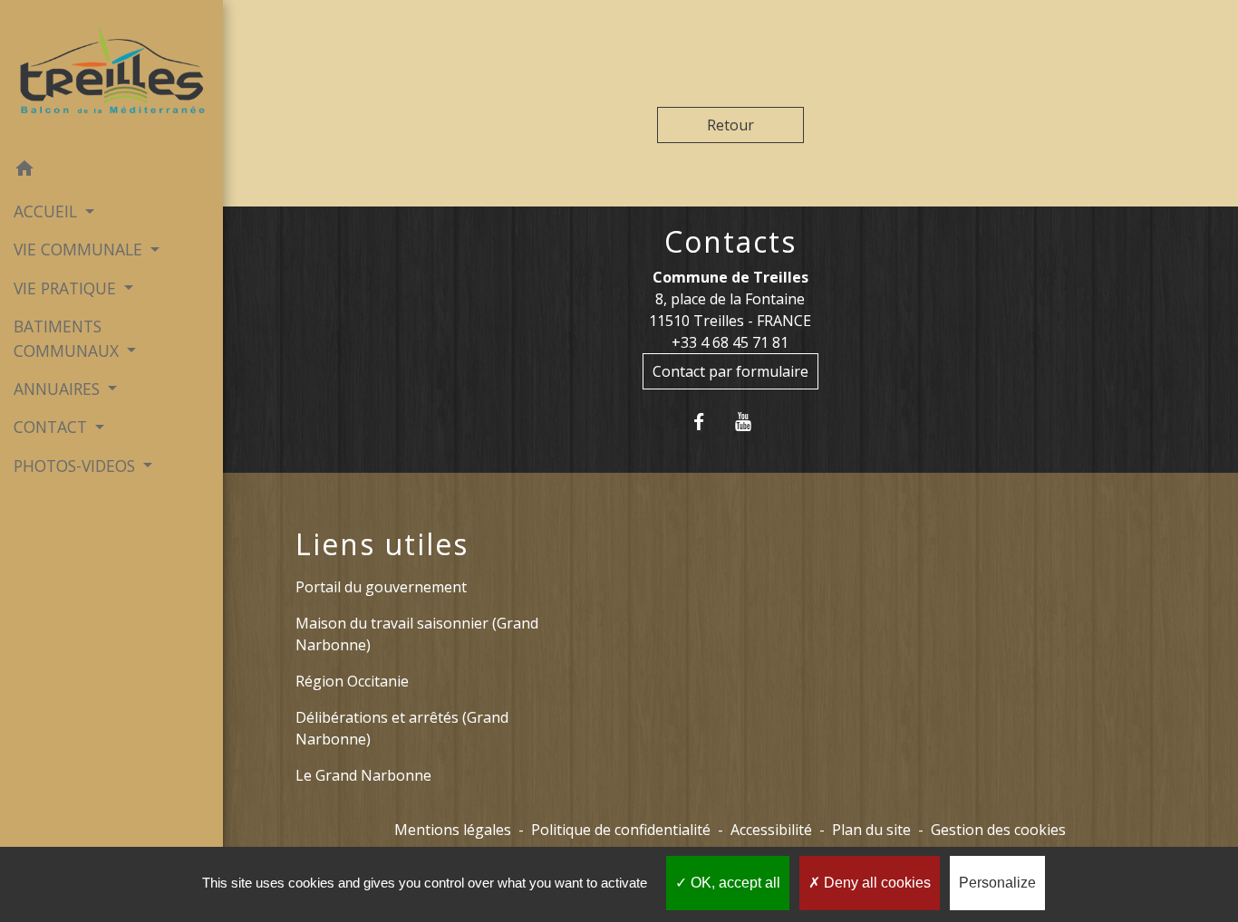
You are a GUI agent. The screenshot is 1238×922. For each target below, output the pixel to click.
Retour (730, 125)
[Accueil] (111, 74)
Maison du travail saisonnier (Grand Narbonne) (416, 634)
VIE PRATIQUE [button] (67, 288)
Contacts (730, 242)
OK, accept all (733, 882)
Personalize (997, 882)
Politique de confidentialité (621, 830)
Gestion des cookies (998, 830)
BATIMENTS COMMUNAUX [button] (68, 337)
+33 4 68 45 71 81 (730, 342)
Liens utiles (382, 544)
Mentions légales (452, 830)
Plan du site (871, 830)
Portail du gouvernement (381, 587)
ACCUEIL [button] (48, 211)
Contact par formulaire (730, 371)
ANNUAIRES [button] (59, 388)
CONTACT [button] (53, 426)
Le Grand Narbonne (363, 775)
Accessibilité (771, 830)
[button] (111, 171)
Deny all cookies (875, 882)
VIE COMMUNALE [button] (80, 249)
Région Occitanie (352, 681)
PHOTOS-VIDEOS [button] (77, 465)
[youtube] (752, 422)
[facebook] (708, 422)
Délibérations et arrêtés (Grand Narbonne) (401, 728)
